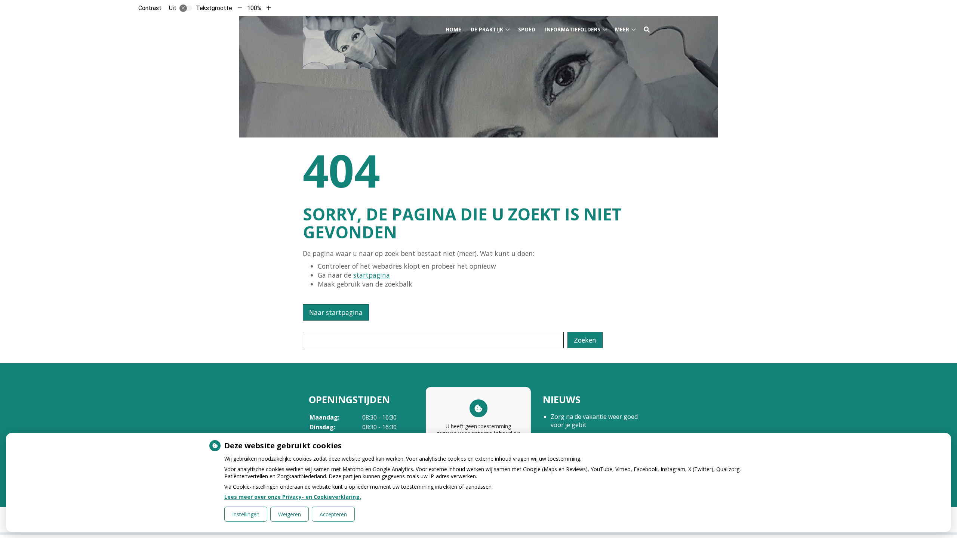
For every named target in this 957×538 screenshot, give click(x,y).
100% (254, 8)
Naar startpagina (336, 312)
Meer (622, 29)
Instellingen (245, 514)
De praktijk (487, 29)
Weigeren (289, 514)
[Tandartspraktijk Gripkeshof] (349, 42)
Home (453, 29)
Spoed (526, 29)
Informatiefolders (572, 29)
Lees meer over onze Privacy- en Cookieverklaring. (292, 496)
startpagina (371, 274)
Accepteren (333, 514)
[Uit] (185, 8)
